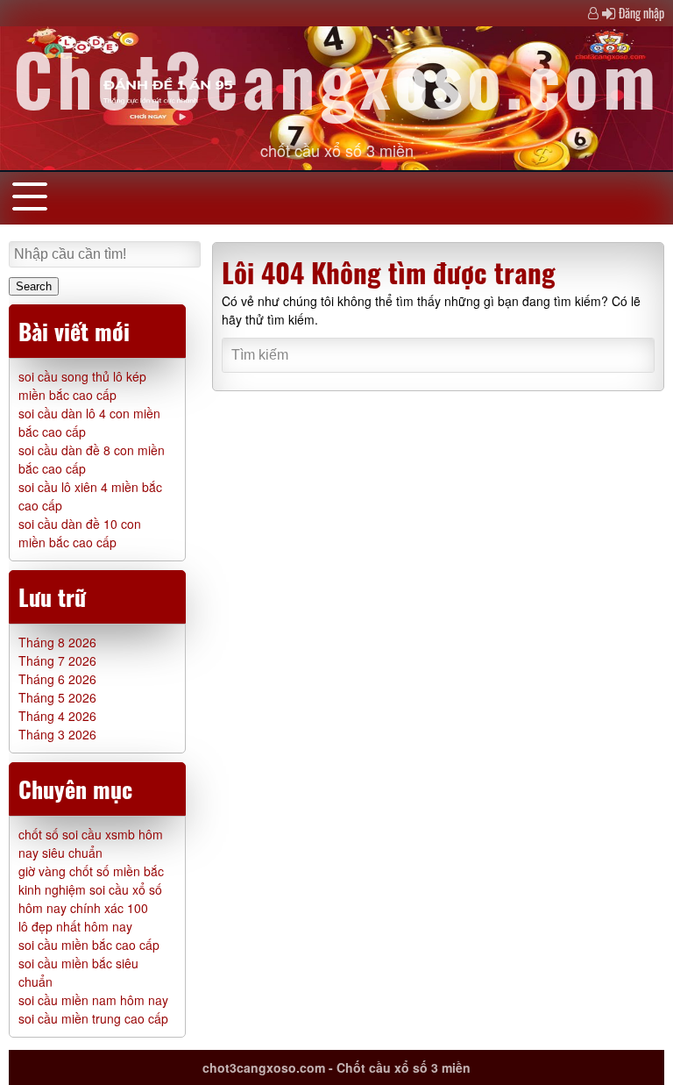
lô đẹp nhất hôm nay (75, 926)
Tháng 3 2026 (57, 734)
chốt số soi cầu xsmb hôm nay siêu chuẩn (90, 843)
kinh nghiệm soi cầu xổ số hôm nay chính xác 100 (90, 899)
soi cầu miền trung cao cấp (93, 1018)
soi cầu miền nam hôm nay (93, 1000)
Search (34, 286)
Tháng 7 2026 (57, 660)
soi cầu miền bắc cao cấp (88, 944)
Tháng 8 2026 (57, 642)
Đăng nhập (641, 13)
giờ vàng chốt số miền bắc (91, 871)
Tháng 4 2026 (57, 716)
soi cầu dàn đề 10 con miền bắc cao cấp (79, 533)
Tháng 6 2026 (57, 679)
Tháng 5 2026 (57, 697)
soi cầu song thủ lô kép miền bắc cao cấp (82, 385)
